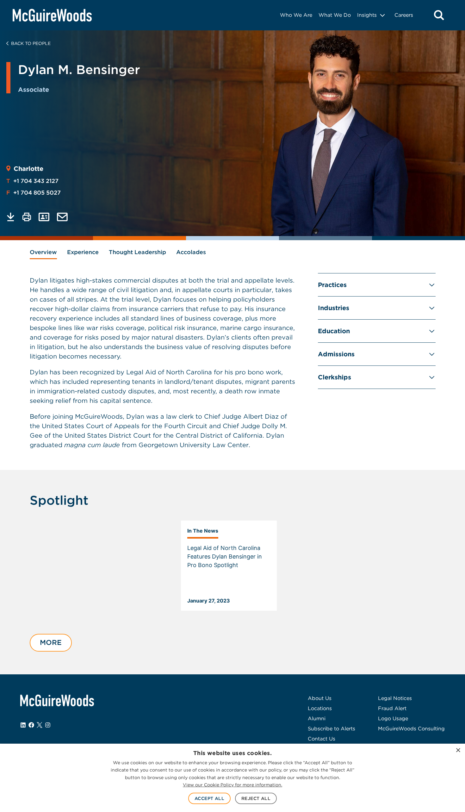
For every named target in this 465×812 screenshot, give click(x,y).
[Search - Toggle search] (439, 15)
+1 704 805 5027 (33, 192)
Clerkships (334, 377)
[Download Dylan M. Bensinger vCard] (44, 217)
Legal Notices (395, 698)
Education (334, 331)
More (51, 642)
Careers (403, 15)
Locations (320, 708)
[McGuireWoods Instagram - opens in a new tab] (48, 725)
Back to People (31, 43)
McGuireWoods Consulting (411, 729)
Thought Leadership (137, 252)
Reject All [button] (255, 798)
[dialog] (232, 778)
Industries (333, 308)
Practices (332, 285)
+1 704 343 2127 (32, 181)
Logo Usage (393, 718)
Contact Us (321, 739)
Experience (83, 252)
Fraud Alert (392, 708)
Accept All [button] (209, 798)
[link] (229, 566)
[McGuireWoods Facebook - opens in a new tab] (31, 725)
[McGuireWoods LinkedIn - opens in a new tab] (23, 725)
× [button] (458, 750)
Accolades (191, 252)
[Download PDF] (10, 217)
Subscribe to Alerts (331, 729)
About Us (320, 698)
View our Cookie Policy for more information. (232, 784)
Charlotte (28, 168)
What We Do (335, 15)
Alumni (317, 718)
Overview (43, 252)
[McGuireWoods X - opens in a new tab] (39, 725)
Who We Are (296, 15)
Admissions (336, 354)
